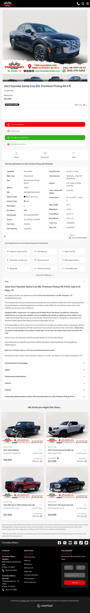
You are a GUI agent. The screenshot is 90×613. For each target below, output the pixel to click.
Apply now (28, 571)
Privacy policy (29, 578)
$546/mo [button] (37, 460)
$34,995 (52, 514)
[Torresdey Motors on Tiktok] (80, 542)
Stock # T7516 (7, 502)
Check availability (17, 124)
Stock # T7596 (7, 447)
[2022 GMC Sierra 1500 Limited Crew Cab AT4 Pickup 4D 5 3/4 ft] (23, 483)
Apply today (15, 131)
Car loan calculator (31, 575)
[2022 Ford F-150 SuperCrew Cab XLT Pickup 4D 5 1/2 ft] (67, 483)
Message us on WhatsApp (20, 137)
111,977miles (37, 508)
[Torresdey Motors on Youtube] (69, 542)
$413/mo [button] (82, 460)
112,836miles (81, 453)
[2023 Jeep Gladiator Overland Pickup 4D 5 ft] (23, 428)
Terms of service (30, 582)
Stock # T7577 (52, 502)
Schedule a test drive (18, 144)
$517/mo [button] (82, 514)
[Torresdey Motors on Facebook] (58, 542)
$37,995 (7, 514)
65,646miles (37, 453)
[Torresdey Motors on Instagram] (74, 542)
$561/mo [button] (37, 514)
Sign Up (74, 582)
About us (27, 560)
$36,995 (7, 460)
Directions (28, 564)
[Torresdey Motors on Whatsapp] (85, 542)
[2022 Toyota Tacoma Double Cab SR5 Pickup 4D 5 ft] (67, 428)
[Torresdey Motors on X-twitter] (64, 542)
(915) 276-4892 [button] (11, 570)
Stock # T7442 (52, 447)
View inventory (29, 557)
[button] (78, 3)
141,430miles (81, 508)
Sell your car (28, 567)
